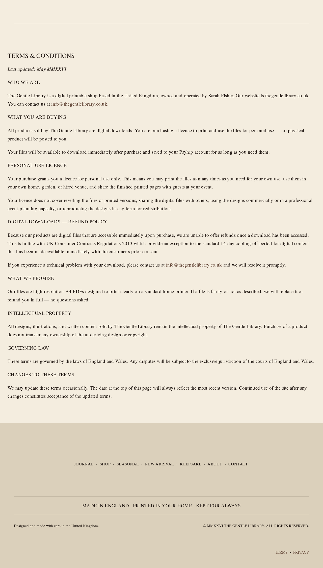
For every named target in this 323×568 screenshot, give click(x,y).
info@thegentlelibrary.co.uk (194, 265)
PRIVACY (301, 552)
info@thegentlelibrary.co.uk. (80, 104)
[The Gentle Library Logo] (32, 448)
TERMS (282, 552)
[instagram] (299, 476)
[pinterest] (307, 476)
